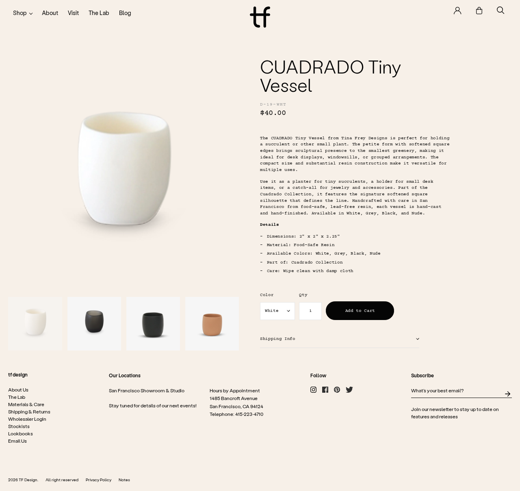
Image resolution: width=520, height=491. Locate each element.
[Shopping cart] (479, 10)
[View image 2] (94, 323)
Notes (124, 479)
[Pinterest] (337, 390)
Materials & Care (26, 404)
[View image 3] (153, 323)
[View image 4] (212, 323)
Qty (303, 295)
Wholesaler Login (27, 419)
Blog (125, 12)
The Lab (99, 12)
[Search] (501, 10)
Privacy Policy (98, 479)
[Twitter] (349, 390)
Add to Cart (360, 311)
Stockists (19, 426)
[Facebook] (325, 390)
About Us (18, 389)
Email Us (17, 440)
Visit (73, 12)
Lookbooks (20, 433)
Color (266, 295)
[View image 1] (35, 323)
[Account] (457, 10)
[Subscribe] (507, 394)
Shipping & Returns (29, 411)
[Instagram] (313, 390)
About (50, 12)
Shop (20, 12)
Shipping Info (277, 339)
